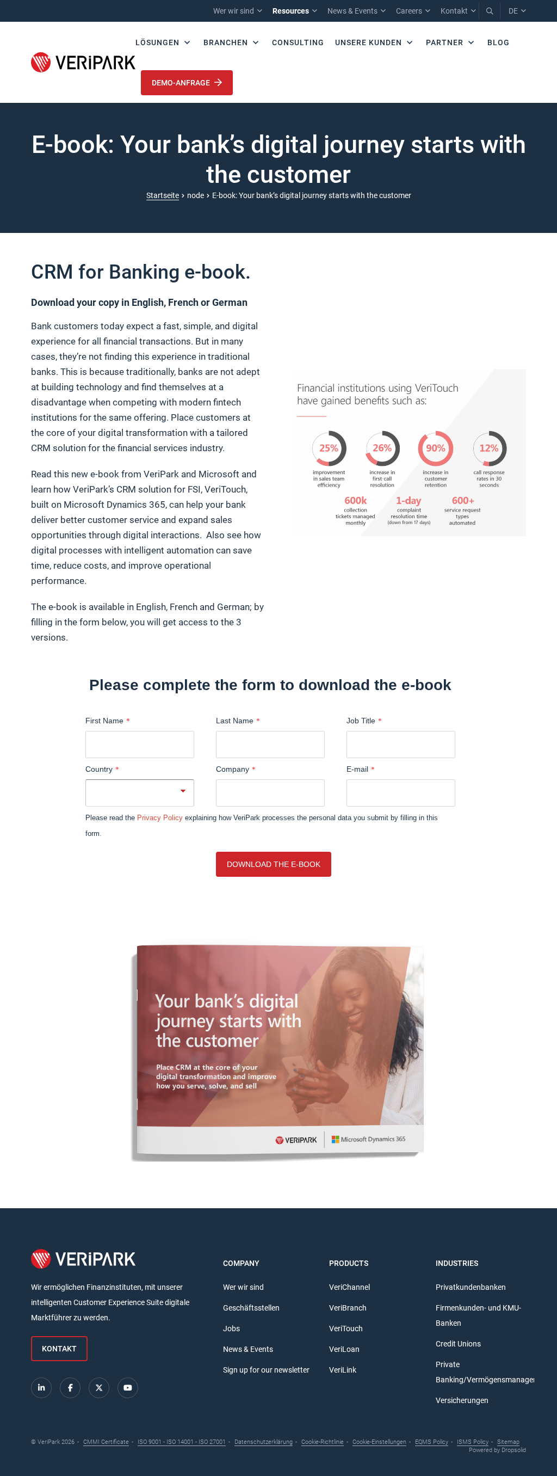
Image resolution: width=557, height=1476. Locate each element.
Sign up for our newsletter (266, 1370)
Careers (409, 11)
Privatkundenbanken (471, 1287)
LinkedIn (41, 1387)
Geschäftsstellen (251, 1307)
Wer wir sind (233, 11)
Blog (498, 42)
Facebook (70, 1387)
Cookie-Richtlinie (322, 1442)
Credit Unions (458, 1343)
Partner (444, 42)
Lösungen (157, 42)
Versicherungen (462, 1400)
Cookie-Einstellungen (379, 1442)
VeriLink (342, 1370)
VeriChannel (349, 1287)
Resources (291, 11)
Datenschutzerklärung (263, 1442)
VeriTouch (346, 1328)
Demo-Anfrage (182, 82)
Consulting (298, 42)
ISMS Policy (472, 1442)
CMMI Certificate (106, 1442)
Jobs (231, 1328)
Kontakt (454, 11)
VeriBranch (348, 1307)
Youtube (127, 1387)
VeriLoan (344, 1349)
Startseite (162, 195)
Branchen (225, 42)
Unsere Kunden (368, 42)
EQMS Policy (431, 1442)
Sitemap (508, 1442)
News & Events (352, 11)
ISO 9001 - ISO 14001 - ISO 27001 (182, 1442)
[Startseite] (83, 62)
